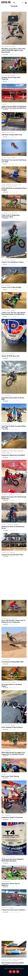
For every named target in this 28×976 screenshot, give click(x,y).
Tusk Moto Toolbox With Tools (11, 135)
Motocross (4, 907)
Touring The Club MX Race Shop (12, 554)
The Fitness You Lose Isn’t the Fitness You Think (13, 161)
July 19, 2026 (12, 109)
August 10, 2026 (13, 54)
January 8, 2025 (12, 777)
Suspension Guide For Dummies (12, 817)
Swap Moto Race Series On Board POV (12, 398)
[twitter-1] (14, 971)
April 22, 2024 (12, 819)
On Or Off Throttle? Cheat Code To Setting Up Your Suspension (13, 621)
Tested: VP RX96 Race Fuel (10, 356)
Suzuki (16, 184)
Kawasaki (8, 184)
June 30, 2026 (11, 163)
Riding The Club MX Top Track (11, 596)
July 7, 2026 (10, 136)
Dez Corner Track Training (10, 776)
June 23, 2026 (12, 192)
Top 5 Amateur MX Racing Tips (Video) (11, 936)
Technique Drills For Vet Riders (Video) (11, 685)
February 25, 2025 (13, 755)
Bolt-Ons (3, 959)
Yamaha (15, 186)
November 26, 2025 (13, 358)
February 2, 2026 (12, 316)
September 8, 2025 (13, 457)
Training (13, 75)
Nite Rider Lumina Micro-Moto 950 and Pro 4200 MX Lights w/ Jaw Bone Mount (13, 50)
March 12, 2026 (11, 289)
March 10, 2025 (12, 729)
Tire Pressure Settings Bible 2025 (12, 662)
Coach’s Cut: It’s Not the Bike (11, 287)
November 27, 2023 (13, 964)
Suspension (4, 213)
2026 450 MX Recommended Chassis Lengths (14, 189)
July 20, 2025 (12, 556)
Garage (3, 132)
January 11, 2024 (13, 912)
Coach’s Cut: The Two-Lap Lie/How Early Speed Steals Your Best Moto (13, 313)
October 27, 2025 (13, 401)
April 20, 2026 (12, 218)
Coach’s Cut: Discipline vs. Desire (12, 262)
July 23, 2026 (11, 81)
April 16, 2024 (12, 886)
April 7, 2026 (10, 264)
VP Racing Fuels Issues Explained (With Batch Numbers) (12, 860)
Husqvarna (21, 450)
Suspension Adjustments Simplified (13, 455)
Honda (3, 184)
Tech (2, 75)
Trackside (12, 46)
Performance (5, 960)
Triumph (10, 186)
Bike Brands (4, 450)
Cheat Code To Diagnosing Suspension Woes (10, 216)
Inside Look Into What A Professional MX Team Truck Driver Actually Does (13, 107)
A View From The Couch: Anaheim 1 (13, 910)
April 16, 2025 (12, 664)
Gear (2, 46)
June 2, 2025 (12, 624)
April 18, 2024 (12, 863)
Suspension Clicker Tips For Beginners (10, 884)
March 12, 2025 (12, 687)
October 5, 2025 (13, 429)
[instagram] (17, 971)
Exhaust (9, 959)
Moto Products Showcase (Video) (12, 963)
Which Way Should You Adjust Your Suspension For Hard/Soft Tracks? (13, 753)
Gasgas (10, 450)
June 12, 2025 (12, 597)
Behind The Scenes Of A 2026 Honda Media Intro (13, 497)
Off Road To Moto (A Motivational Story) (12, 527)
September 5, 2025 (13, 500)
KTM (12, 184)
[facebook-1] (10, 971)
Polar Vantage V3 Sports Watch (12, 727)
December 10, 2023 (13, 938)
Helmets (7, 46)
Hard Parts (20, 959)
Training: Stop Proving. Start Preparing (10, 78)
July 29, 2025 (12, 530)
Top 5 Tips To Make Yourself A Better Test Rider (13, 427)
